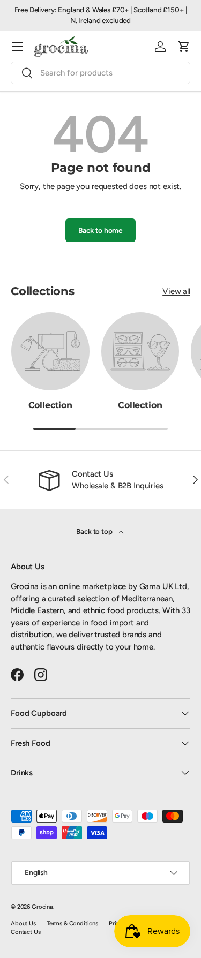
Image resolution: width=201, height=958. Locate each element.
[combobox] (100, 73)
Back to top (95, 531)
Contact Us (26, 932)
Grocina (42, 906)
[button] (184, 46)
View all (176, 291)
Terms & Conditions (72, 923)
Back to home (100, 230)
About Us (23, 923)
